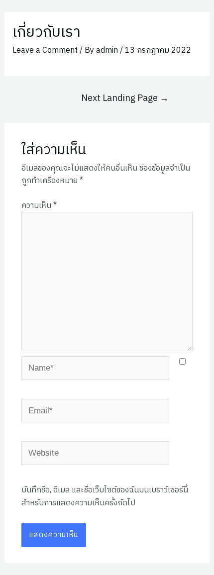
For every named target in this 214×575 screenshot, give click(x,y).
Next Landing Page (125, 98)
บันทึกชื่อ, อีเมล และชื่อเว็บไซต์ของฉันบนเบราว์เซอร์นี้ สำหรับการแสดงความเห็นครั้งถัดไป (104, 496)
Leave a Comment (45, 50)
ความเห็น (39, 205)
